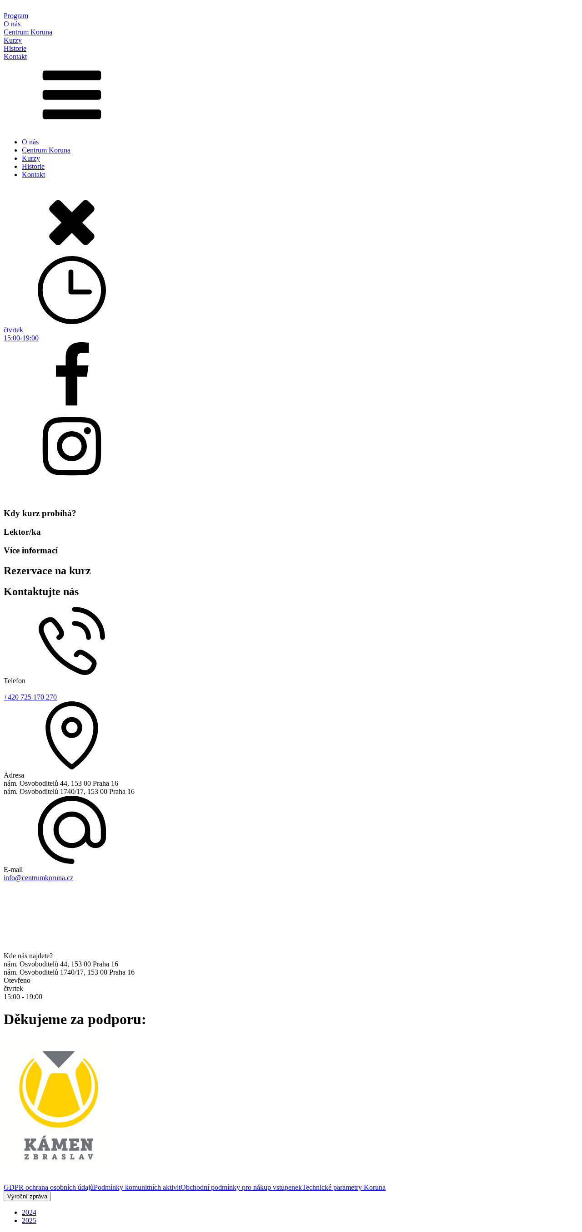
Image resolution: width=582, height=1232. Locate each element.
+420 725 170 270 (30, 697)
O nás (30, 142)
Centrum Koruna (46, 150)
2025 (29, 1220)
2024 (29, 1212)
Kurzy (31, 158)
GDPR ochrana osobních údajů (49, 1187)
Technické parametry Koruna (344, 1187)
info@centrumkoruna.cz (38, 878)
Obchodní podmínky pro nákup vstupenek (241, 1187)
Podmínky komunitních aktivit (137, 1187)
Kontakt (33, 174)
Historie (33, 166)
